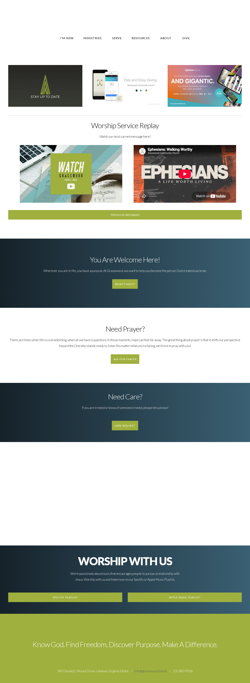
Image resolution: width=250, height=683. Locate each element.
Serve (117, 38)
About (166, 38)
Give (186, 38)
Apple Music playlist (185, 597)
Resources (141, 38)
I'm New (67, 38)
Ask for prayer (125, 359)
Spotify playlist (65, 597)
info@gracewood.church (150, 671)
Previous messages (125, 215)
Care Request (125, 425)
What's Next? (125, 284)
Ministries (92, 38)
